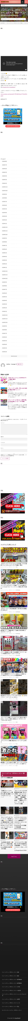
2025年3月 (4, 216)
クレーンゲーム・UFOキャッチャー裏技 (10, 975)
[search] (26, 5)
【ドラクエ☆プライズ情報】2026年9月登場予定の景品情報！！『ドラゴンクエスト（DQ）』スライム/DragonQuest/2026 (20, 846)
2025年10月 (4, 190)
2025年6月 (4, 205)
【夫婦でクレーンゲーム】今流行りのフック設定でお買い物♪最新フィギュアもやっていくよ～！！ (7, 794)
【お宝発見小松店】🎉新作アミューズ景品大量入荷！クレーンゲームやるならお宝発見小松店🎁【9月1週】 (7, 845)
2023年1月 (4, 311)
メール (3, 442)
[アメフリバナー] (13, 127)
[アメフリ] (13, 911)
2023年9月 (4, 282)
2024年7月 (4, 245)
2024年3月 (4, 260)
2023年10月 (4, 278)
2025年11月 (4, 186)
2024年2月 (4, 263)
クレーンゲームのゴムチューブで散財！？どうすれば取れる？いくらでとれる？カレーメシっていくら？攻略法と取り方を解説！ (14, 587)
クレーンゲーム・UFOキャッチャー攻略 (10, 566)
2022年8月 (4, 329)
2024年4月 (4, 256)
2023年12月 (4, 271)
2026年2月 (4, 183)
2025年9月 (4, 194)
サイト (2, 448)
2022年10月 (4, 322)
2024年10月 (4, 234)
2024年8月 (4, 241)
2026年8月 (4, 161)
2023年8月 (4, 285)
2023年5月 (4, 296)
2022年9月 (4, 326)
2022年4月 (4, 344)
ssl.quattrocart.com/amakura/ (8, 87)
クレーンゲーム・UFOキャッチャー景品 (16, 19)
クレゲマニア (17, 1018)
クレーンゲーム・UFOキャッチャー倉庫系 (10, 677)
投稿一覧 (19, 364)
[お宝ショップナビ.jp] (13, 513)
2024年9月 (4, 238)
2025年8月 (4, 198)
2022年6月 (4, 337)
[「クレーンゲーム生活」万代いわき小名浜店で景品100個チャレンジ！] (4, 390)
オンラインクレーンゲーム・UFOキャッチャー (12, 1010)
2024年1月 (4, 267)
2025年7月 (4, 201)
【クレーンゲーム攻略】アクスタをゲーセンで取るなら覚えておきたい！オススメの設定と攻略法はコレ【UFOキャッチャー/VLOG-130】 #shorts (14, 719)
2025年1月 (4, 223)
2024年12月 (4, 227)
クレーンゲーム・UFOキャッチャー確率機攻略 (11, 611)
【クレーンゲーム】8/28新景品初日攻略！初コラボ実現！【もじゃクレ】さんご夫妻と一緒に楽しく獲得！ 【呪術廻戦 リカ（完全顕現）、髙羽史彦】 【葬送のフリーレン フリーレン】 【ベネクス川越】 (20, 797)
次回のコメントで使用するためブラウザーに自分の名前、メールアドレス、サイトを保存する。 (14, 455)
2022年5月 (4, 340)
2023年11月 (4, 274)
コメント (2, 422)
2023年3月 (4, 304)
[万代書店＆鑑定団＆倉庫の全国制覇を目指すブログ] (13, 540)
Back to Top (14, 856)
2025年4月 (4, 212)
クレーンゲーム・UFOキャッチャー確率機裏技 (12, 983)
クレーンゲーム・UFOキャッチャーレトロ (11, 1002)
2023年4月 (4, 300)
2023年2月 (4, 307)
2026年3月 (4, 179)
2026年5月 (4, 172)
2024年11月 (4, 230)
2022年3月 (4, 348)
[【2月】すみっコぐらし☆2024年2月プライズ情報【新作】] (4, 380)
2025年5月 (4, 208)
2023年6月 (4, 293)
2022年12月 (4, 315)
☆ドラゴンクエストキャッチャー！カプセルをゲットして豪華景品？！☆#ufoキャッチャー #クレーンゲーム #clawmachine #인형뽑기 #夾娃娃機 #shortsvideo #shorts (20, 823)
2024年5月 (4, 252)
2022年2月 (4, 351)
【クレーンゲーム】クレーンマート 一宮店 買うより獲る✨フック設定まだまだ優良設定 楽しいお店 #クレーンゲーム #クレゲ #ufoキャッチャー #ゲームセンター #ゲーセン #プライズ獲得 (7, 823)
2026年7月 (4, 165)
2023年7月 (4, 289)
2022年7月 (4, 333)
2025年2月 (4, 219)
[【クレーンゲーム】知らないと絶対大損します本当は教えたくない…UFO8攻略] (4, 402)
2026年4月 (4, 176)
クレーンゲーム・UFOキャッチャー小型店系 (11, 990)
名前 (2, 436)
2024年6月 (4, 249)
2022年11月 (4, 318)
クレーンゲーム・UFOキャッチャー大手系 (11, 986)
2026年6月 (4, 168)
